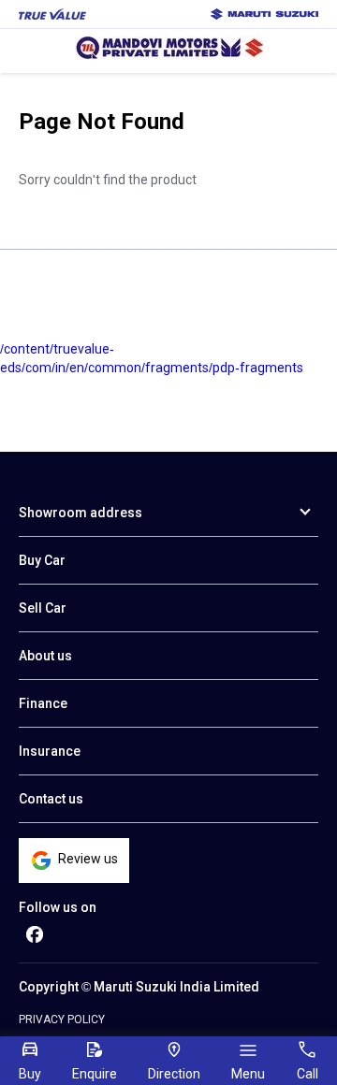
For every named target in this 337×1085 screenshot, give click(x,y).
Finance (43, 703)
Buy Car (42, 560)
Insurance (50, 751)
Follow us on (57, 907)
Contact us (51, 798)
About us (45, 655)
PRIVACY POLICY (62, 1019)
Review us (88, 858)
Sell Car (42, 607)
